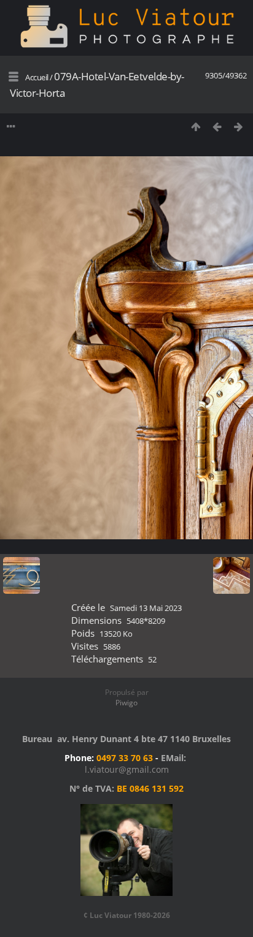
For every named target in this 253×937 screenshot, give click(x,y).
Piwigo (126, 702)
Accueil (37, 77)
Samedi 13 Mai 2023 (146, 607)
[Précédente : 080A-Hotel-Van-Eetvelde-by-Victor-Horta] (217, 126)
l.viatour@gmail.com (127, 769)
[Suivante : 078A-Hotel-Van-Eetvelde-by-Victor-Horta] (238, 126)
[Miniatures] (195, 126)
